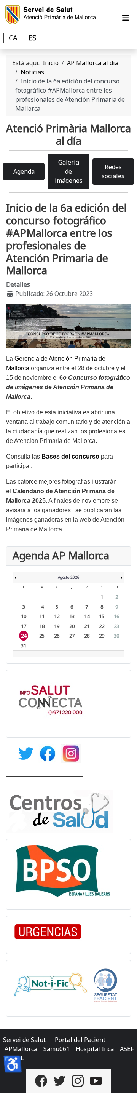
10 (23, 616)
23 (116, 626)
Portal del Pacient (80, 1039)
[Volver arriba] (123, 1079)
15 (101, 616)
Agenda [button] (24, 171)
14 (86, 616)
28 (86, 635)
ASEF (127, 1049)
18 (42, 626)
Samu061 (56, 1049)
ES (32, 37)
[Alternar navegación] (125, 18)
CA (13, 37)
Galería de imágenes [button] (69, 171)
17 (23, 626)
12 (56, 616)
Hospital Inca (95, 1049)
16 (116, 616)
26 (56, 635)
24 (23, 635)
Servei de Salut (24, 1039)
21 (86, 626)
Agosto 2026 (69, 577)
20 (72, 626)
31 (23, 645)
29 (101, 635)
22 (101, 626)
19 (56, 626)
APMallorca (21, 1049)
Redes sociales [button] (113, 171)
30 (116, 635)
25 (42, 635)
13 (72, 616)
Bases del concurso (70, 456)
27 (72, 635)
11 (42, 616)
